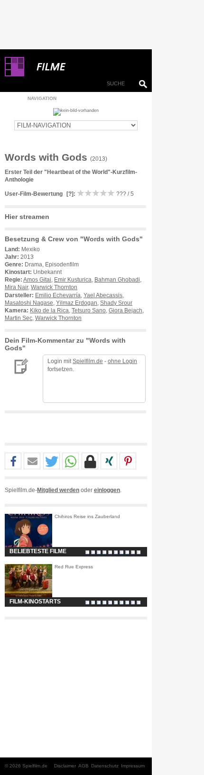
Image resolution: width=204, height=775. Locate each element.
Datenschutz (105, 765)
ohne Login (122, 361)
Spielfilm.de (88, 361)
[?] (69, 194)
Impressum (133, 765)
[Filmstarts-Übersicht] (85, 67)
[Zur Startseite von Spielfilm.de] (14, 74)
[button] (13, 461)
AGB (83, 765)
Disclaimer (65, 765)
